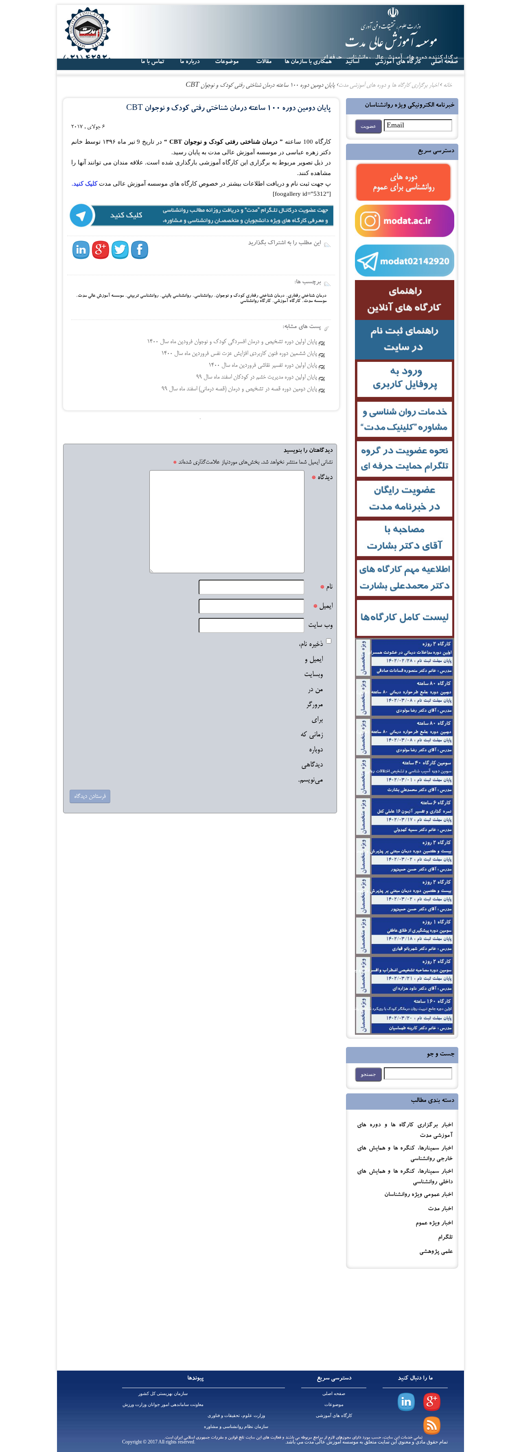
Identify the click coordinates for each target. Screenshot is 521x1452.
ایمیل (323, 606)
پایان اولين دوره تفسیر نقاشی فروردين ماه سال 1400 (262, 365)
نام (326, 587)
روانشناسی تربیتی (142, 296)
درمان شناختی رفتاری (307, 296)
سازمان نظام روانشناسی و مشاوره (236, 1426)
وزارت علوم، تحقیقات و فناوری (236, 1415)
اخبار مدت (440, 1209)
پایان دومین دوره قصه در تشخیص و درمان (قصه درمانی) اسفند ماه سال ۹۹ (239, 389)
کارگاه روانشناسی (255, 301)
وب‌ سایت (320, 625)
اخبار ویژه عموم (434, 1223)
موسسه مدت (315, 301)
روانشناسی (203, 296)
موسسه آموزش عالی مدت (101, 296)
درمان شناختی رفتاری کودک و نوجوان (250, 296)
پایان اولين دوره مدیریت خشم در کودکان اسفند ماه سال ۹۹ (256, 377)
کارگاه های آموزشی (398, 62)
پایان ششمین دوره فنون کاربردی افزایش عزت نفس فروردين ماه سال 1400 (239, 353)
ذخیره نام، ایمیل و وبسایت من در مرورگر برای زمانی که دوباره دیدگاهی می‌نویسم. (310, 712)
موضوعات (334, 1404)
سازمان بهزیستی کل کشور (163, 1393)
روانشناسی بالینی (176, 296)
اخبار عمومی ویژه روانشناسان (418, 1195)
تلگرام (445, 1238)
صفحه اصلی (333, 1393)
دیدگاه (322, 477)
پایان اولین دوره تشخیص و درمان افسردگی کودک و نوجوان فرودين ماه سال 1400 (232, 342)
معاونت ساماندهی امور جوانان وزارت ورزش (163, 1404)
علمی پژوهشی (436, 1252)
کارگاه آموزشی (287, 301)
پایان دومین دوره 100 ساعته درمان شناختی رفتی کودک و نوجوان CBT (228, 109)
